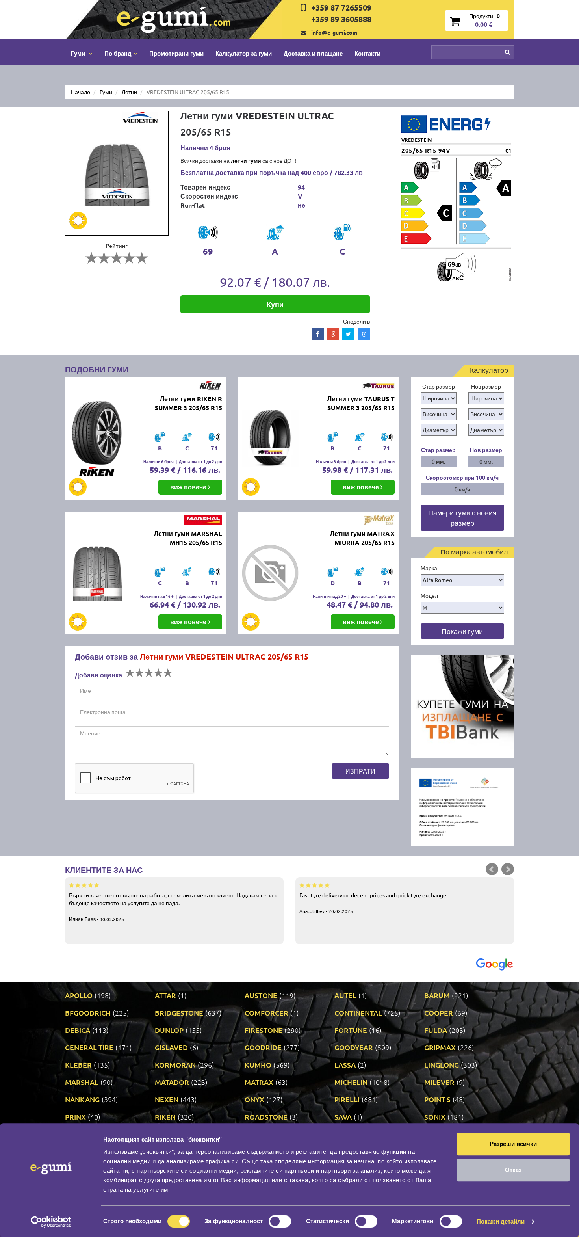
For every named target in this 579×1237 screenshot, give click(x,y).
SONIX (434, 1116)
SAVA (343, 1116)
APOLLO (79, 995)
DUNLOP (169, 1029)
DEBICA (77, 1029)
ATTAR (165, 995)
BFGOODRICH (88, 1012)
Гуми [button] (79, 53)
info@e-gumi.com (334, 32)
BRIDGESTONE (179, 1012)
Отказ (513, 1169)
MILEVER (439, 1081)
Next (507, 869)
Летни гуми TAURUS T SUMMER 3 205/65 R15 (361, 403)
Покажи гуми (462, 631)
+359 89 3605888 (341, 19)
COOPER (438, 1012)
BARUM (437, 995)
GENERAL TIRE (89, 1047)
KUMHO (258, 1064)
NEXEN (166, 1099)
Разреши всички (513, 1143)
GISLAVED (171, 1047)
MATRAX (259, 1081)
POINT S (437, 1099)
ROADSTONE (266, 1116)
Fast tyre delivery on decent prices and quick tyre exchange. (373, 902)
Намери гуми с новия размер (462, 517)
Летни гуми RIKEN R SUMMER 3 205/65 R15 (188, 403)
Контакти (367, 53)
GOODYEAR (353, 1047)
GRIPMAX (440, 1047)
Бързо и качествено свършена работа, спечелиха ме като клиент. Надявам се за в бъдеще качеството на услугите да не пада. (173, 906)
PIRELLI (347, 1099)
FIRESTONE (263, 1029)
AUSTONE (261, 995)
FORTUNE (350, 1029)
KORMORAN (175, 1064)
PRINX (75, 1116)
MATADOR (172, 1081)
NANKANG (82, 1099)
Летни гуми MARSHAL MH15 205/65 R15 (188, 538)
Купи (275, 304)
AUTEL (345, 995)
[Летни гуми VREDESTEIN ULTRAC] (116, 173)
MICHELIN (350, 1081)
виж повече (189, 487)
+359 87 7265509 (341, 7)
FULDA (435, 1029)
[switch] (280, 1221)
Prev (492, 869)
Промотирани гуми (176, 53)
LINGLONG (441, 1064)
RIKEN (165, 1116)
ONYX (254, 1099)
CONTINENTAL (358, 1012)
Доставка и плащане (313, 53)
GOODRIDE (263, 1047)
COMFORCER (266, 1012)
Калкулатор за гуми (243, 53)
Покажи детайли (501, 1221)
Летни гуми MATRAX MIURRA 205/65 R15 (362, 538)
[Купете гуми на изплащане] (462, 705)
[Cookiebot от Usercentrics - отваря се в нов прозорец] (51, 1222)
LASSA (345, 1064)
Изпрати (360, 771)
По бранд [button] (118, 53)
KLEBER (78, 1064)
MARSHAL (81, 1081)
